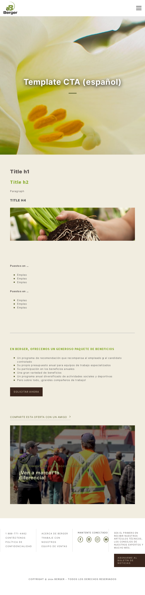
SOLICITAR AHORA (26, 391)
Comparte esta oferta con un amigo (38, 416)
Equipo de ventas (54, 546)
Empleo (22, 274)
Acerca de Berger (55, 533)
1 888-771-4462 (16, 533)
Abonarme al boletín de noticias (127, 560)
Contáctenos (15, 537)
